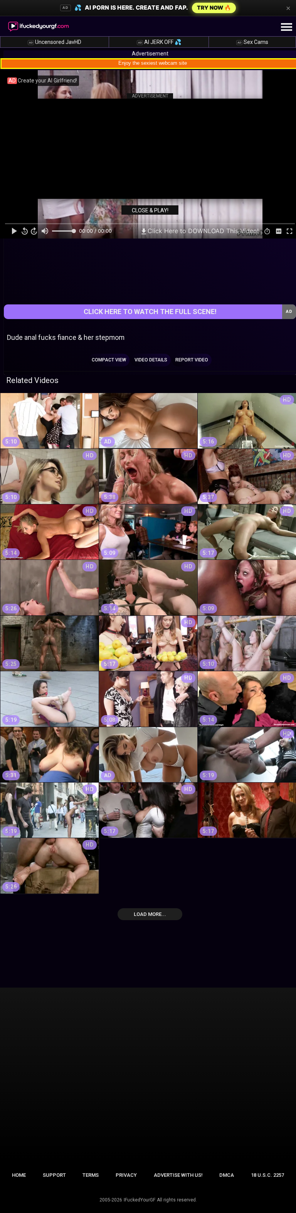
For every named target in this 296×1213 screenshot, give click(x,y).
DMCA (226, 1175)
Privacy (126, 1175)
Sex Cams (252, 42)
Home (19, 1175)
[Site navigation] (286, 27)
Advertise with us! (178, 1175)
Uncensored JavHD (55, 42)
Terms (90, 1175)
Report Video (191, 360)
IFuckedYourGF (139, 1200)
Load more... (150, 914)
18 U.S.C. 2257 (267, 1175)
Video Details (151, 360)
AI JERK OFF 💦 (159, 42)
